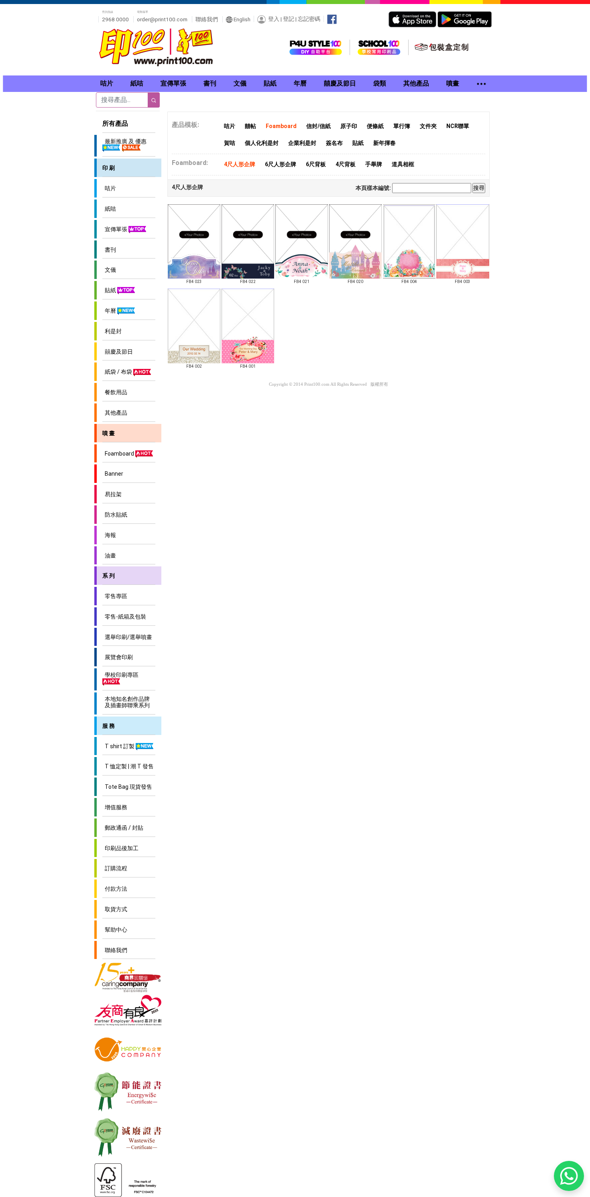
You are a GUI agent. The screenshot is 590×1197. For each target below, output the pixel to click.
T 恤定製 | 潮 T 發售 (128, 766)
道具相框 (403, 164)
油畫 (109, 555)
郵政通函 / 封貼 (122, 827)
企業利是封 (302, 143)
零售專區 (114, 596)
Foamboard (118, 453)
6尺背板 (316, 164)
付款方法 (114, 889)
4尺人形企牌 (239, 164)
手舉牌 (373, 164)
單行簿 (401, 126)
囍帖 (250, 126)
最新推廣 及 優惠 (124, 141)
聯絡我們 (206, 19)
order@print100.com (162, 19)
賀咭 (229, 143)
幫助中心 (114, 929)
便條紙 (375, 126)
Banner (112, 473)
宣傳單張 (115, 229)
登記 (288, 19)
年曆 (109, 310)
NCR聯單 (457, 126)
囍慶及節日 (117, 351)
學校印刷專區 (120, 675)
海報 (109, 535)
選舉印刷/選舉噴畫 (127, 637)
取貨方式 (114, 909)
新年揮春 (384, 143)
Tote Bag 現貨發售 (127, 787)
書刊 (109, 249)
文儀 (109, 270)
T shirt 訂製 (119, 746)
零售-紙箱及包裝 (124, 616)
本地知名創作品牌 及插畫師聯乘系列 (126, 702)
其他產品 (114, 412)
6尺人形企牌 (280, 164)
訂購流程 (114, 868)
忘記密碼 (309, 19)
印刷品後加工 (120, 848)
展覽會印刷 (117, 657)
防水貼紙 (114, 514)
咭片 (109, 188)
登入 (273, 19)
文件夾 (428, 126)
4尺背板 (346, 164)
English (241, 19)
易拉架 (112, 494)
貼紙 (109, 290)
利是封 (112, 331)
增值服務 (114, 807)
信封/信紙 (318, 126)
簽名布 (334, 143)
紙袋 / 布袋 (117, 371)
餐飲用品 (114, 392)
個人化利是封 (262, 143)
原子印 (348, 126)
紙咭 (109, 209)
